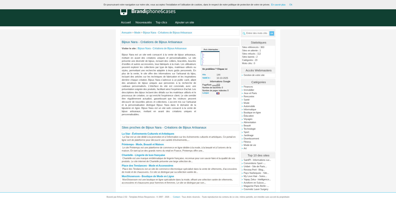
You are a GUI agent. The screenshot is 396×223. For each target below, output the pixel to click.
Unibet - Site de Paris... (255, 166)
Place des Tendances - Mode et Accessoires (147, 165)
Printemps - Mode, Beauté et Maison (143, 144)
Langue (205, 93)
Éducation (249, 116)
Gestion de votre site (254, 75)
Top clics (161, 22)
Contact (176, 197)
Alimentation (250, 122)
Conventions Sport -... (255, 163)
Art (245, 148)
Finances (248, 86)
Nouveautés (144, 22)
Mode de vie (250, 145)
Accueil (126, 22)
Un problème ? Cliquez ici (214, 69)
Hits (204, 75)
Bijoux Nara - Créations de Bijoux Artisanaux (167, 32)
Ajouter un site (184, 22)
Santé (247, 99)
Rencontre (249, 96)
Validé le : (206, 78)
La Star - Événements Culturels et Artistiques (148, 133)
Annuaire (127, 32)
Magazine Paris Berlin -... (256, 186)
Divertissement (251, 138)
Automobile (249, 106)
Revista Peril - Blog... (254, 169)
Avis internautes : (211, 49)
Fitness (247, 142)
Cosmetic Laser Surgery (256, 189)
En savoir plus (278, 4)
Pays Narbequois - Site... (256, 173)
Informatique (250, 109)
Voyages (248, 119)
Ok (290, 4)
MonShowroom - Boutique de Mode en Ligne (148, 176)
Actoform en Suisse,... (255, 182)
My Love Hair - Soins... (255, 176)
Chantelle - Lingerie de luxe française (143, 155)
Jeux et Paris (250, 93)
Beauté (247, 125)
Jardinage (249, 135)
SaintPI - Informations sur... (257, 160)
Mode (246, 103)
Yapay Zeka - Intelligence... (257, 179)
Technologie (250, 129)
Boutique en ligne (252, 112)
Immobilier (249, 90)
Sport (246, 132)
